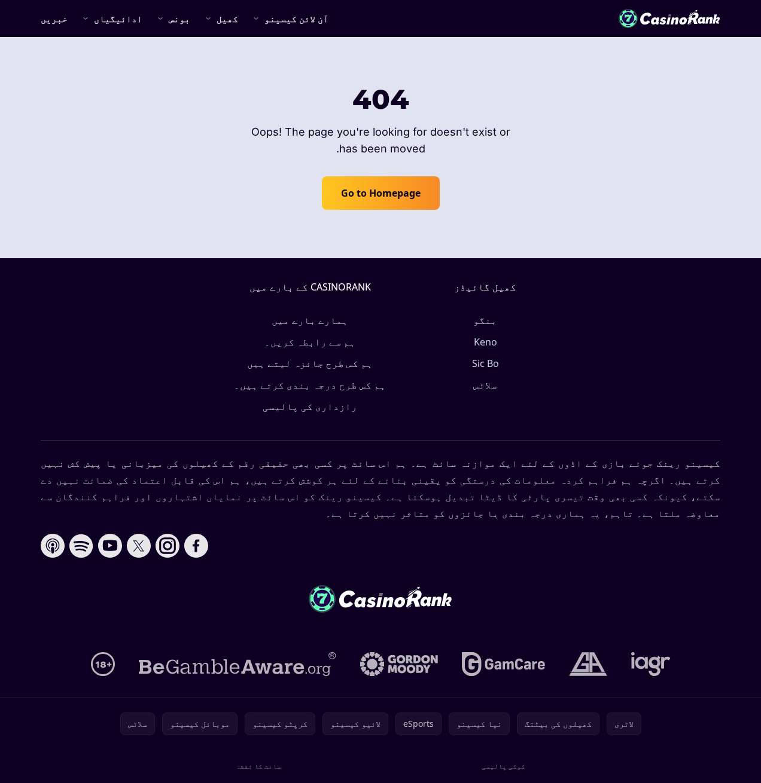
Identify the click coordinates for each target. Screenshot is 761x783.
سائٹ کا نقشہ (258, 765)
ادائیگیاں (118, 19)
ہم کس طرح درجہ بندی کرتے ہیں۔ (310, 385)
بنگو (485, 320)
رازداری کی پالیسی (310, 406)
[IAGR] (651, 664)
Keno (485, 341)
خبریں (54, 19)
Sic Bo (485, 363)
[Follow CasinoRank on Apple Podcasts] (53, 546)
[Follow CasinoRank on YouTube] (110, 546)
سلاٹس (485, 385)
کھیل (227, 19)
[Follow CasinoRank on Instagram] (167, 546)
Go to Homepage (381, 193)
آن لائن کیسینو (296, 19)
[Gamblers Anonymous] (588, 664)
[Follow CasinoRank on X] (139, 546)
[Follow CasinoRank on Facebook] (196, 546)
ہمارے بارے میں (310, 320)
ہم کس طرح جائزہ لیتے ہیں (310, 363)
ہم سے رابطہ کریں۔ (309, 341)
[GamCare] (503, 664)
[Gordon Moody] (399, 664)
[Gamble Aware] (237, 664)
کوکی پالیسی (503, 765)
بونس (179, 19)
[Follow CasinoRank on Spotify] (81, 546)
